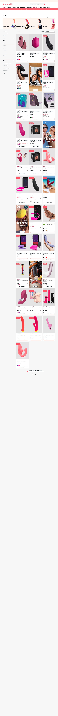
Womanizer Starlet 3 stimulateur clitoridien (22, 112)
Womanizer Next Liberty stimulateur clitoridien (21, 54)
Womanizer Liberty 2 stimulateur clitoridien (48, 168)
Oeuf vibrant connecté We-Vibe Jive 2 (35, 254)
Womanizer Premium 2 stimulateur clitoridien (49, 54)
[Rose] (18, 59)
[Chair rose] (18, 284)
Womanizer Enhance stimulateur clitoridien (22, 141)
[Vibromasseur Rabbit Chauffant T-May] (49, 324)
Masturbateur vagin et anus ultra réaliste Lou (35, 168)
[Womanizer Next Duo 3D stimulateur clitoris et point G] (22, 297)
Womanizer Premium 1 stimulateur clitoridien (35, 196)
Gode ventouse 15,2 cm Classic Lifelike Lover (48, 226)
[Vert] (19, 88)
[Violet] (19, 117)
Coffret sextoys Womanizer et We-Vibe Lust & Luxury (48, 112)
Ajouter (22, 146)
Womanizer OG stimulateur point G (48, 254)
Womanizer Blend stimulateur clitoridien (21, 362)
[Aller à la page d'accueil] (8, 4)
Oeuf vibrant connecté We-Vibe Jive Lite (22, 254)
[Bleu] (17, 59)
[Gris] (17, 117)
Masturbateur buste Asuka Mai (35, 307)
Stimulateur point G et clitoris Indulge (48, 196)
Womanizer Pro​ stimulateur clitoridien (47, 281)
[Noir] (43, 59)
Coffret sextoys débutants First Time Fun (48, 308)
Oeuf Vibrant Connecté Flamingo (22, 167)
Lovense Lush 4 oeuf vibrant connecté (48, 83)
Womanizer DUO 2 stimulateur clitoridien (22, 83)
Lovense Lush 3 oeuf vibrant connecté (34, 224)
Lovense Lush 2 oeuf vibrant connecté (21, 196)
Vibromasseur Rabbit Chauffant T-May (48, 336)
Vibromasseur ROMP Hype (21, 335)
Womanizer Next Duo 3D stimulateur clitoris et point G (21, 308)
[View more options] (47, 59)
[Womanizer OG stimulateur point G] (49, 242)
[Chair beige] (46, 230)
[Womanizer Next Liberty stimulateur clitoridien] (22, 42)
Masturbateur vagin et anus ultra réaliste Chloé (35, 141)
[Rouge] (19, 59)
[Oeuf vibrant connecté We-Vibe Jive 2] (35, 242)
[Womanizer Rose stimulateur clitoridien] (35, 42)
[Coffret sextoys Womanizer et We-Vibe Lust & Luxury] (49, 100)
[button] (29, 1)
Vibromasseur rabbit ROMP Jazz (35, 335)
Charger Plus (36, 374)
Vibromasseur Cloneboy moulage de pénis (22, 281)
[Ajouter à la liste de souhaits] (27, 56)
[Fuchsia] (19, 284)
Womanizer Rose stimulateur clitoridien (35, 54)
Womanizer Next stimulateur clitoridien (35, 112)
